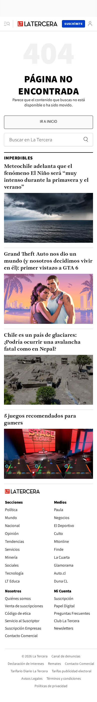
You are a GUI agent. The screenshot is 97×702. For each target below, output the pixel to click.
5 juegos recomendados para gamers (40, 419)
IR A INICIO (48, 121)
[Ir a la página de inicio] (37, 24)
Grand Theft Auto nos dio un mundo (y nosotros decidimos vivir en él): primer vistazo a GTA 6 (48, 261)
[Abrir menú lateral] (8, 24)
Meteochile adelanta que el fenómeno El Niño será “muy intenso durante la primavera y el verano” (46, 177)
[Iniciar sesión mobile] (90, 24)
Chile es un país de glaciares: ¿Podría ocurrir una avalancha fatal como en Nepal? (42, 342)
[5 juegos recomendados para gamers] (48, 454)
